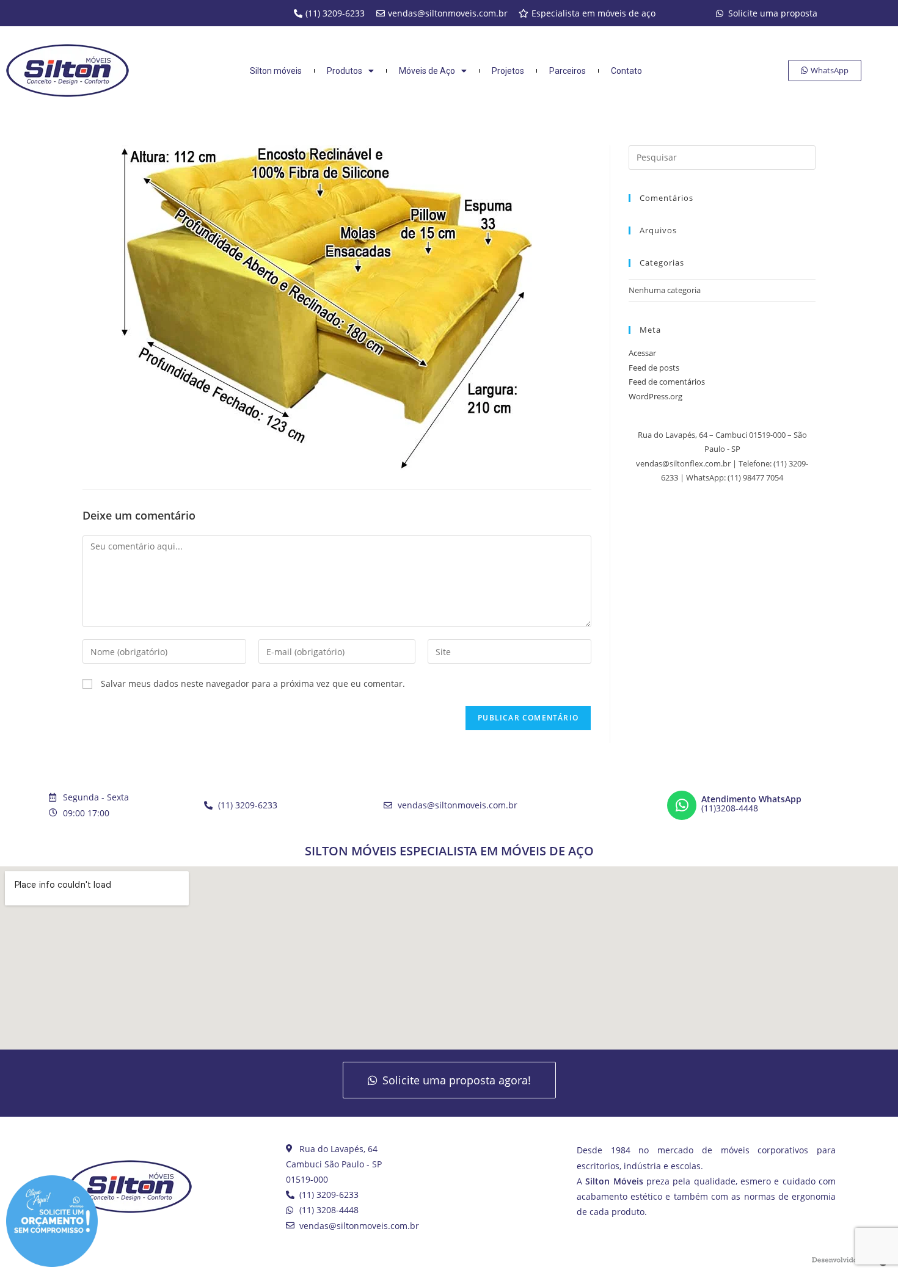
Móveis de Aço (427, 71)
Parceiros (567, 71)
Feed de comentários (667, 381)
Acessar (642, 352)
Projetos (508, 71)
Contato (626, 71)
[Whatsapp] (681, 805)
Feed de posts (654, 367)
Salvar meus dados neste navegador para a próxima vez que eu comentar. (253, 683)
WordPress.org (655, 396)
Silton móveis (276, 71)
